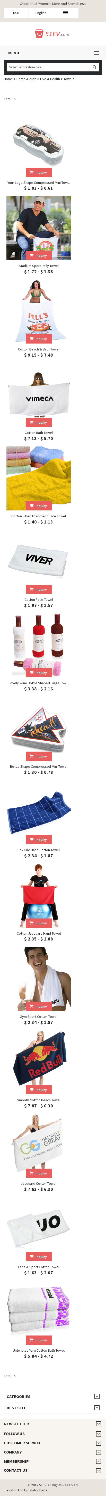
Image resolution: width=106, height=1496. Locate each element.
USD (16, 12)
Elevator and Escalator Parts (25, 1490)
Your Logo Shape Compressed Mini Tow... (38, 182)
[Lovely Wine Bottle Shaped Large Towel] (38, 645)
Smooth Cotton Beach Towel (38, 1100)
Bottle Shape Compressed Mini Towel (38, 766)
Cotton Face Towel (38, 599)
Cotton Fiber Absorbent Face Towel (38, 516)
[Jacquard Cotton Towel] (38, 1146)
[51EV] (53, 33)
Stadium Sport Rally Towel (39, 265)
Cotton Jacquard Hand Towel (39, 933)
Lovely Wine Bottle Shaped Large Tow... (38, 683)
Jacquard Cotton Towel (38, 1183)
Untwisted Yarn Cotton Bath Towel (39, 1350)
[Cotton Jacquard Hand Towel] (38, 896)
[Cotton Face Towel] (38, 562)
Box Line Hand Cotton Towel (38, 850)
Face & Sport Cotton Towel (38, 1267)
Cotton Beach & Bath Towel (38, 349)
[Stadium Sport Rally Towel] (38, 228)
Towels (69, 79)
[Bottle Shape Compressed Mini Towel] (38, 729)
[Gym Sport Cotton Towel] (38, 979)
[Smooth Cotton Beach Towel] (38, 1062)
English (41, 12)
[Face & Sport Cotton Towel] (38, 1229)
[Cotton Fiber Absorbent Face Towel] (38, 478)
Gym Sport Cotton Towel (38, 1016)
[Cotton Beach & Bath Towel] (38, 312)
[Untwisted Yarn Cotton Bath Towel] (38, 1313)
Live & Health (50, 79)
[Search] (94, 67)
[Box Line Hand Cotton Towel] (38, 812)
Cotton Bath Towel (39, 432)
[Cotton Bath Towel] (38, 395)
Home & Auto (26, 79)
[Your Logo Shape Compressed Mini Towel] (38, 145)
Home (8, 79)
